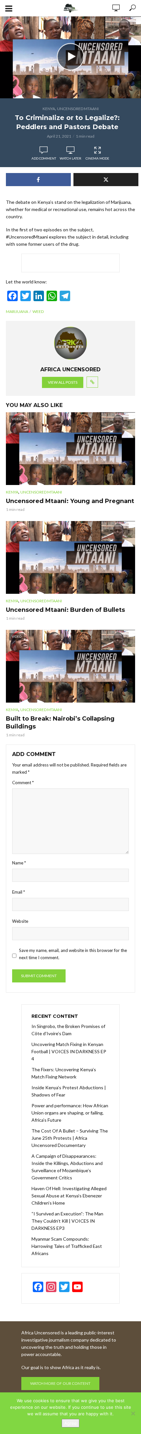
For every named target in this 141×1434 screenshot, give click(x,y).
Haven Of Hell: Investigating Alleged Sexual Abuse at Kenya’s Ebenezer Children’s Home (69, 1196)
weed (38, 311)
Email (18, 892)
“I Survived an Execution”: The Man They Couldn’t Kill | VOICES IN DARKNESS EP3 (67, 1221)
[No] (133, 1413)
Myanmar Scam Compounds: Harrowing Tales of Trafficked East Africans (66, 1246)
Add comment (43, 158)
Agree (70, 1423)
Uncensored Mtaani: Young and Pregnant (70, 501)
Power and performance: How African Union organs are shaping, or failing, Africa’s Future (69, 1113)
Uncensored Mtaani (78, 108)
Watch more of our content (60, 1383)
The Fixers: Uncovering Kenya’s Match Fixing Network (63, 1073)
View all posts (62, 382)
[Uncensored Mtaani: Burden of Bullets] (70, 557)
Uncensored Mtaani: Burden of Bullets (65, 609)
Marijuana (17, 311)
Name (19, 862)
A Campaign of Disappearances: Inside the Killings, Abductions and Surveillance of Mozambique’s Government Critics (67, 1166)
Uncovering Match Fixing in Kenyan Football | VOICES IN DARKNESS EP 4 (68, 1051)
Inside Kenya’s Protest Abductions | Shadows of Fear (68, 1091)
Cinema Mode (97, 158)
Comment (23, 782)
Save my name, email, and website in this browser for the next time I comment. (73, 954)
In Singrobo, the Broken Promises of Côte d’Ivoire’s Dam (68, 1029)
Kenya (49, 108)
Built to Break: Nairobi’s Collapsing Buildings (60, 722)
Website (20, 921)
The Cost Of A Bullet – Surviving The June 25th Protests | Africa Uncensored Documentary (69, 1138)
